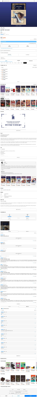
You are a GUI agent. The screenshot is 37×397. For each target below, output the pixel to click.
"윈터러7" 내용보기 (18, 294)
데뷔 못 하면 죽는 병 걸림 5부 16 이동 (13, 380)
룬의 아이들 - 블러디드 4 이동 (23, 181)
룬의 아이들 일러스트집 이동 (8, 91)
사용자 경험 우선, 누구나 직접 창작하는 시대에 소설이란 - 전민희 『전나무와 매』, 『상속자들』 (11, 173)
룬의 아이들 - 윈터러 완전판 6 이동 (19, 72)
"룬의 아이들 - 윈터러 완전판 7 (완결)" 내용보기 (18, 260)
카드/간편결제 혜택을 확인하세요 (32, 43)
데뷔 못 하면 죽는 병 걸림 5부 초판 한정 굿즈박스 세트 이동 (3, 369)
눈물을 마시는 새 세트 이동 (33, 369)
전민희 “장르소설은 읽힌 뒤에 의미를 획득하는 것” (7, 172)
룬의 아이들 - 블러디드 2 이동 (18, 90)
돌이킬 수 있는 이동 (13, 367)
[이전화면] (1, 1)
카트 (36, 1)
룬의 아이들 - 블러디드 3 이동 (28, 181)
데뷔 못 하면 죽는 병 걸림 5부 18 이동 (23, 380)
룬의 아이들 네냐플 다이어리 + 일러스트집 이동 (13, 91)
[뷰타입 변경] (36, 67)
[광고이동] (34, 1)
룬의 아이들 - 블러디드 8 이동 (3, 181)
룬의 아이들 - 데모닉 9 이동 (33, 181)
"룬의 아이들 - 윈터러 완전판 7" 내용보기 (18, 267)
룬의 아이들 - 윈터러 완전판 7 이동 (19, 70)
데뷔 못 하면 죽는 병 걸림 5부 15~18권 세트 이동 (3, 381)
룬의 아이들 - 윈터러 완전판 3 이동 (19, 79)
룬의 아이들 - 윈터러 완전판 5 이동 (19, 74)
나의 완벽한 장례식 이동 (18, 367)
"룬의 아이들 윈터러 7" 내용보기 (18, 280)
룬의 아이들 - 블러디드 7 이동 (8, 181)
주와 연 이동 (23, 367)
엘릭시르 (1, 33)
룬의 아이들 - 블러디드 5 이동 (18, 181)
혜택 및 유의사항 (9, 219)
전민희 (1, 32)
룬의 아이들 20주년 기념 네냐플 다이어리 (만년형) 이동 (3, 90)
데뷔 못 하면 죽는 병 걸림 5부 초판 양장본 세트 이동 (28, 369)
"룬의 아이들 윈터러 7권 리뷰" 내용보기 (18, 287)
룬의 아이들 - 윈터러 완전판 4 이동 (19, 77)
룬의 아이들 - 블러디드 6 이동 (13, 181)
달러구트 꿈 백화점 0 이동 (8, 367)
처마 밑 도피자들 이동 (33, 380)
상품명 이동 (3, 105)
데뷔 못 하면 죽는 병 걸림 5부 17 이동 (18, 380)
